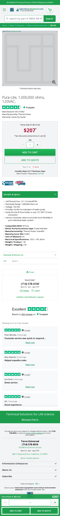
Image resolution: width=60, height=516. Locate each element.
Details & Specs (12, 194)
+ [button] (37, 145)
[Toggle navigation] (4, 10)
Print (31, 272)
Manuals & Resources (13, 255)
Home (4, 25)
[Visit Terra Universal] (12, 10)
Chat (37, 290)
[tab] (30, 194)
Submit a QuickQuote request (30, 297)
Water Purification (17, 25)
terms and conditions (34, 433)
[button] (55, 83)
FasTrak (41, 173)
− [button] (22, 145)
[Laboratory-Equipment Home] (29, 10)
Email (26, 290)
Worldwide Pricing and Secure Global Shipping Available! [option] (30, 2)
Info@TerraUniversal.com (30, 447)
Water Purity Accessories (37, 25)
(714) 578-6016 (30, 444)
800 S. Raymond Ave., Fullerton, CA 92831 (30, 454)
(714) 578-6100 (30, 284)
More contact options (30, 458)
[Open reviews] (24, 108)
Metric (15, 261)
